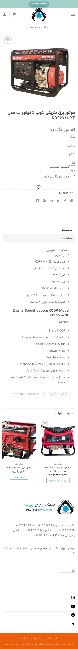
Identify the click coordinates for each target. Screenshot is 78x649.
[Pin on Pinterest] (44, 201)
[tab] (39, 230)
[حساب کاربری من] (5, 14)
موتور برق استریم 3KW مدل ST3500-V (58, 469)
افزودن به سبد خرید (58, 480)
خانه (46, 27)
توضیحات (67, 230)
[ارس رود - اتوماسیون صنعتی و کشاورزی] (39, 14)
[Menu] (73, 14)
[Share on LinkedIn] (37, 201)
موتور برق (35, 27)
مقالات (24, 638)
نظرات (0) (67, 238)
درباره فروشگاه (37, 638)
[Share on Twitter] (58, 201)
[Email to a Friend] (51, 201)
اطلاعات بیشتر (18, 477)
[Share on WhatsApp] (72, 201)
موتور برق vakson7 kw (19, 467)
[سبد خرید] (14, 14)
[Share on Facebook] (65, 201)
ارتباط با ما (52, 638)
